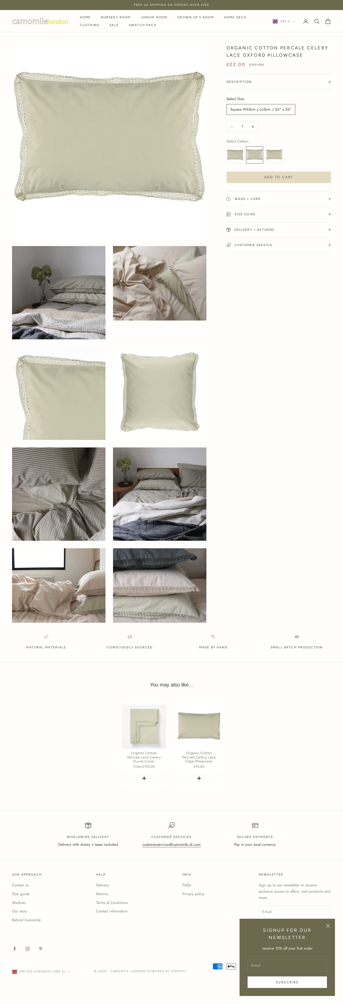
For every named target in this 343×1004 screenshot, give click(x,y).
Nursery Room (116, 17)
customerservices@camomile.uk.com (171, 844)
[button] (144, 778)
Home (85, 17)
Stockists (19, 902)
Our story (19, 911)
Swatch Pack (142, 25)
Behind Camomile (26, 920)
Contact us (20, 885)
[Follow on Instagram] (27, 948)
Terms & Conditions (112, 902)
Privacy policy (193, 894)
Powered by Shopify (167, 971)
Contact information (112, 911)
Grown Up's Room (195, 17)
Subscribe (287, 982)
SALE (114, 25)
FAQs (186, 885)
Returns (102, 894)
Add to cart (278, 177)
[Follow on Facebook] (14, 948)
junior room (154, 17)
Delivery (102, 885)
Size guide (21, 894)
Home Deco (235, 17)
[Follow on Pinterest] (40, 948)
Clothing (89, 25)
